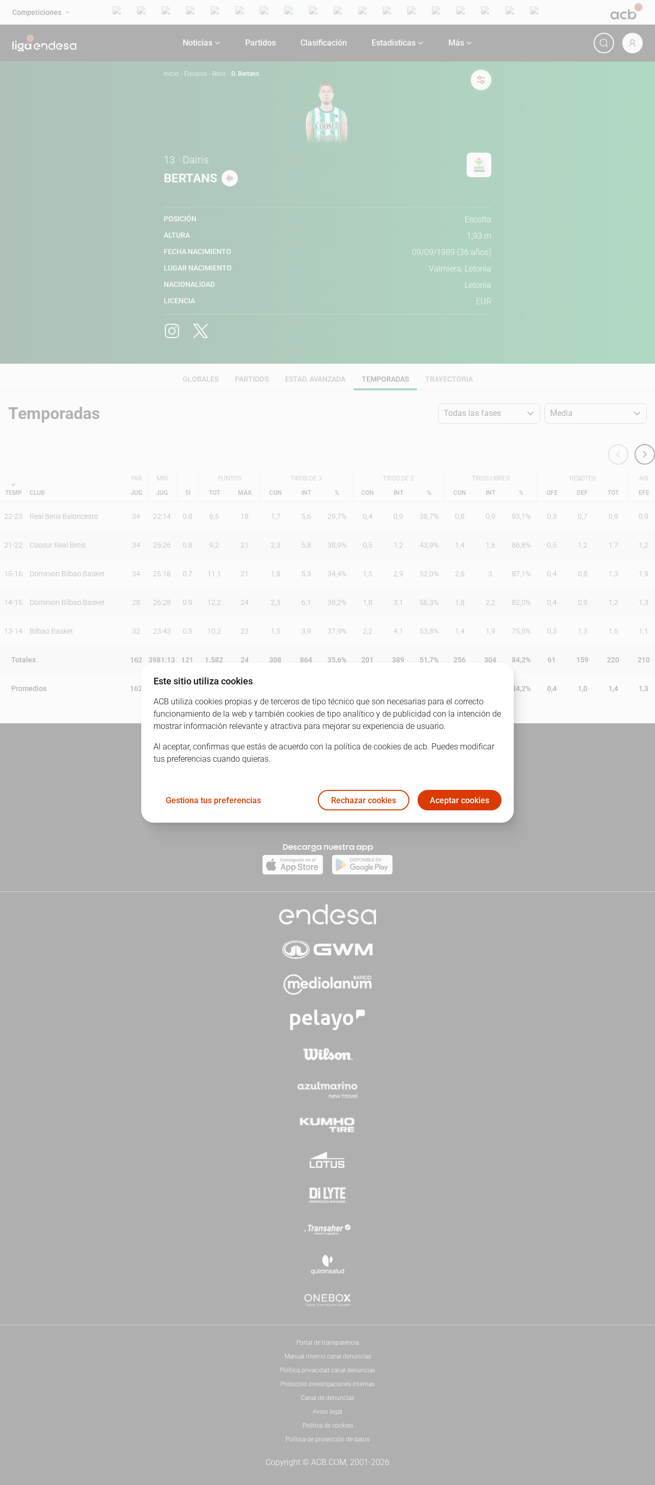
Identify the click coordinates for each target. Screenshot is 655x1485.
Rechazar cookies (363, 800)
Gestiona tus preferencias (213, 800)
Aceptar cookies (459, 800)
